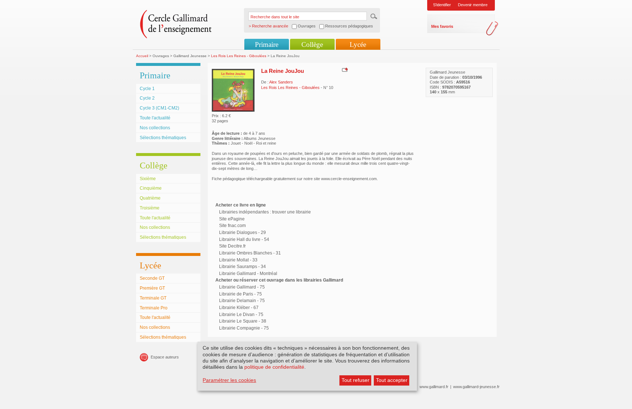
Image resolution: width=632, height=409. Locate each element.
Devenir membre (473, 5)
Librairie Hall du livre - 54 (244, 239)
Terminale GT (153, 298)
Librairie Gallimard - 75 (242, 287)
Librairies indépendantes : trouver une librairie (265, 212)
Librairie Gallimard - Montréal (248, 273)
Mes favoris (442, 26)
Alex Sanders (281, 82)
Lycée (358, 44)
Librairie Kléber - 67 (239, 307)
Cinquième (151, 188)
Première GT (152, 288)
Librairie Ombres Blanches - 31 (250, 253)
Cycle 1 (147, 88)
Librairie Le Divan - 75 (241, 314)
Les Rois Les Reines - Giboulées (238, 56)
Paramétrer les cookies (229, 380)
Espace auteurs (165, 357)
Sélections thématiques (163, 137)
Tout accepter (391, 380)
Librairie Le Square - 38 (242, 321)
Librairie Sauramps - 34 (242, 266)
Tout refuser (355, 380)
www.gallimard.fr (434, 386)
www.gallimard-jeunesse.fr (476, 386)
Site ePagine (232, 219)
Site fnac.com (232, 225)
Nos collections (155, 127)
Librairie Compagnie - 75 (244, 328)
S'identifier (442, 5)
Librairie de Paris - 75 (240, 294)
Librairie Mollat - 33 (238, 260)
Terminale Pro (154, 308)
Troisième (149, 208)
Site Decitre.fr (232, 246)
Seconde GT (152, 278)
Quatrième (150, 198)
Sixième (148, 178)
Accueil (142, 56)
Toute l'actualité (155, 117)
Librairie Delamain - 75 (242, 300)
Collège (312, 44)
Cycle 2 (147, 98)
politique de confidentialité (274, 367)
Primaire (266, 44)
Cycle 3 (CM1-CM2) (159, 108)
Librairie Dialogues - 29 (242, 232)
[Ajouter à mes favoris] (344, 69)
